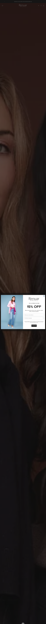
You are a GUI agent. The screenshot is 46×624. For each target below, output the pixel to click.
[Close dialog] (44, 296)
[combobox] (34, 318)
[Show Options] (43, 318)
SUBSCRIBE (34, 325)
